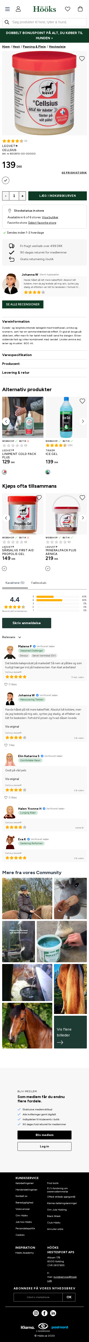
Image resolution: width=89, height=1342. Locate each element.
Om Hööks (22, 1215)
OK (69, 1297)
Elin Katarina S (29, 756)
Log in (44, 1146)
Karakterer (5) (15, 583)
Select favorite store (42, 223)
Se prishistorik (74, 172)
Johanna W (30, 275)
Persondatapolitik (25, 1228)
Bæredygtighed (24, 1202)
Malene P (25, 646)
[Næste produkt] (83, 421)
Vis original (12, 726)
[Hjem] (44, 9)
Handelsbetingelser (26, 1189)
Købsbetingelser (25, 1183)
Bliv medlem (45, 1135)
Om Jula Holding (57, 1209)
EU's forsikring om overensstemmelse (57, 1190)
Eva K (22, 839)
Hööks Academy (24, 1252)
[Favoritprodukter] (67, 8)
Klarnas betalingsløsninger (62, 1203)
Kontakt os (21, 1196)
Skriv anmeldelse (27, 623)
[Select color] (5, 180)
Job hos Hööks (24, 1221)
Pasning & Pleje (34, 46)
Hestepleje (57, 46)
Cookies (20, 1234)
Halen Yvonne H (29, 809)
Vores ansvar (23, 1209)
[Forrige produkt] (6, 421)
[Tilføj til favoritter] (82, 58)
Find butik (53, 1183)
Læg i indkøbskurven (57, 195)
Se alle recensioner (23, 304)
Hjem (6, 46)
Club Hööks (53, 1222)
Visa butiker (50, 217)
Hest (16, 46)
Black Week (53, 1216)
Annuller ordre (55, 1229)
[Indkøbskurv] (80, 8)
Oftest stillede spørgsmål (61, 1196)
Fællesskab (38, 583)
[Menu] (7, 9)
